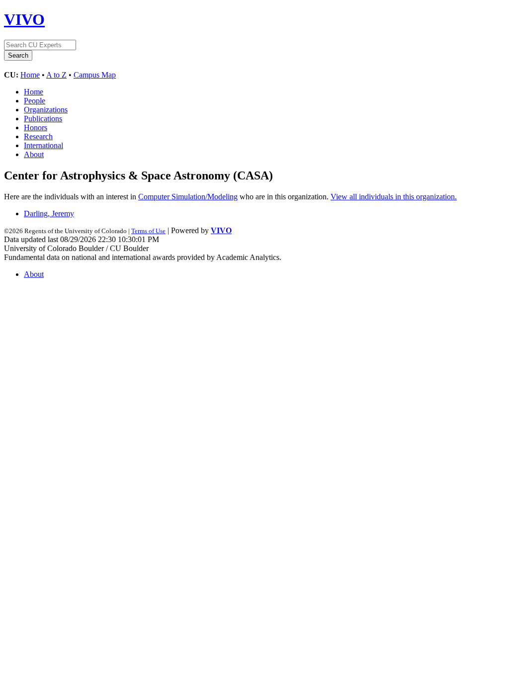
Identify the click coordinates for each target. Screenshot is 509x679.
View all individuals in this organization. (394, 196)
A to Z (56, 75)
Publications (43, 118)
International (43, 145)
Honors (35, 127)
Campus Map (95, 75)
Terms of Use (148, 231)
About (34, 154)
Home (30, 75)
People (34, 100)
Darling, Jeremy (49, 213)
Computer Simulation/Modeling (188, 196)
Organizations (46, 109)
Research (38, 136)
